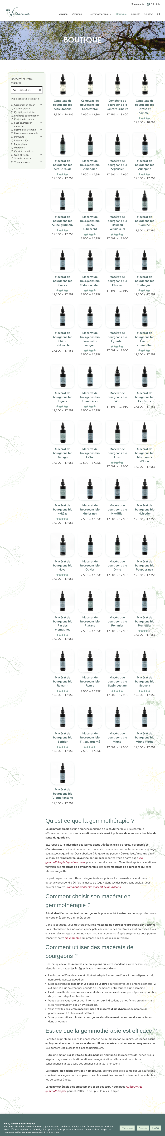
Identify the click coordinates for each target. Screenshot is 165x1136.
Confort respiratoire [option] (24, 112)
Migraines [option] (19, 147)
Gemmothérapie (99, 14)
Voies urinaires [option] (21, 162)
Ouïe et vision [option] (21, 155)
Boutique (121, 14)
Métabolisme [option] (21, 144)
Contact (148, 14)
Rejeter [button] (155, 1127)
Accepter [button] (143, 1127)
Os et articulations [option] (24, 151)
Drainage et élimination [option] (26, 115)
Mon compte (137, 4)
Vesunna (77, 14)
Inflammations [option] (22, 140)
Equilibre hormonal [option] (24, 119)
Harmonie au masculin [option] (26, 133)
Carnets (135, 14)
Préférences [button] (127, 1127)
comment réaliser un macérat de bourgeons (94, 887)
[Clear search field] (40, 90)
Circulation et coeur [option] (24, 104)
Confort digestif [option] (22, 108)
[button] (27, 105)
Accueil (63, 14)
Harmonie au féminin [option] (25, 129)
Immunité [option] (19, 136)
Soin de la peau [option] (22, 158)
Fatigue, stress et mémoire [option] (23, 124)
